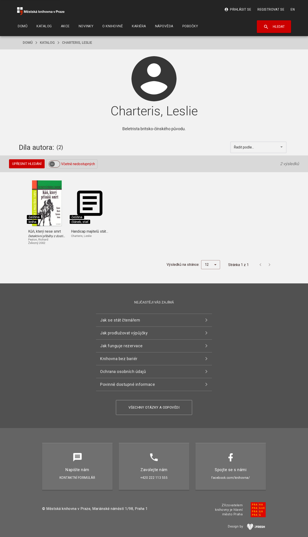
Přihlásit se (237, 9)
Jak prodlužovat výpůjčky (124, 333)
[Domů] (40, 11)
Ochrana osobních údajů (123, 371)
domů (28, 43)
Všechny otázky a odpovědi (154, 407)
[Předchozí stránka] (260, 264)
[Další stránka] (269, 264)
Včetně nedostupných (78, 164)
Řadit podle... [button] (244, 147)
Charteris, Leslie (77, 43)
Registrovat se (270, 9)
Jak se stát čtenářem (120, 320)
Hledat (274, 27)
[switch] (54, 164)
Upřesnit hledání (26, 164)
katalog (47, 43)
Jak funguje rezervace (121, 345)
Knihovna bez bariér (119, 358)
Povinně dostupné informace (127, 384)
